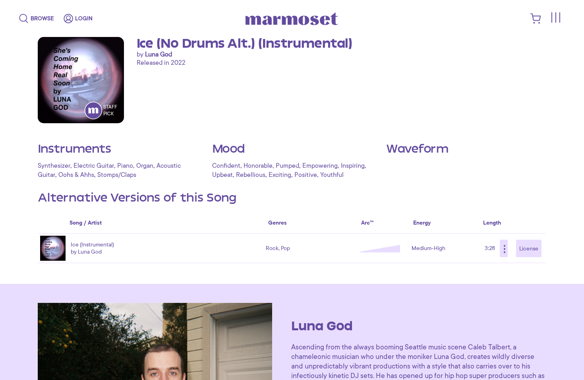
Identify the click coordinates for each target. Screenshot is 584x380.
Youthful (332, 174)
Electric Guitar (93, 165)
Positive (305, 174)
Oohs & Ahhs (76, 174)
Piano (125, 165)
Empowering (320, 165)
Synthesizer (54, 165)
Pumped (287, 165)
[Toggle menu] (555, 17)
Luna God (158, 54)
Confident (226, 165)
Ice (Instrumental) (92, 244)
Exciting (280, 174)
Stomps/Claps (116, 174)
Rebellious (250, 174)
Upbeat (222, 174)
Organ (144, 165)
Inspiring (353, 165)
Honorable (258, 165)
